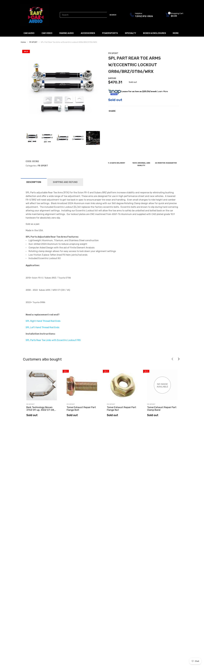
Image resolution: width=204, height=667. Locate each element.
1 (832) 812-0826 (144, 16)
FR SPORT (113, 53)
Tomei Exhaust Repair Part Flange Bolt (81, 408)
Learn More (162, 91)
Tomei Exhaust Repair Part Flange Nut (121, 408)
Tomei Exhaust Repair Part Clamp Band (161, 408)
